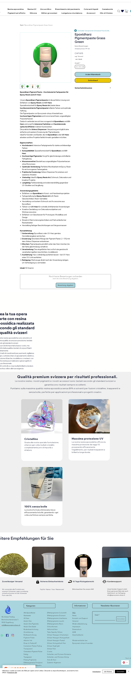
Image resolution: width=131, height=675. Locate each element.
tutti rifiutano (108, 671)
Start (21, 25)
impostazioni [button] (97, 671)
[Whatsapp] (2, 635)
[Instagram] (12, 635)
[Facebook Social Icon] (7, 635)
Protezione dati (12, 672)
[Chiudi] (128, 671)
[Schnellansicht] (48, 563)
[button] (16, 9)
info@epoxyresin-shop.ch (116, 595)
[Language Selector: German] (125, 662)
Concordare (120, 671)
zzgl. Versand (79, 56)
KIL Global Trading (8, 617)
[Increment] (83, 67)
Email (97, 615)
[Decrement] (76, 67)
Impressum (76, 627)
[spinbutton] (80, 67)
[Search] (119, 11)
